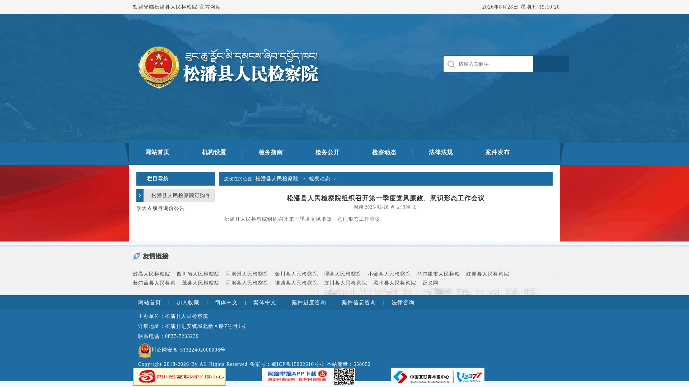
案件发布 (498, 152)
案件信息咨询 (359, 302)
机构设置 (214, 152)
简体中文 (226, 302)
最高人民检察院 (151, 274)
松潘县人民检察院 (278, 178)
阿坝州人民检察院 (247, 274)
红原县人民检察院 (487, 274)
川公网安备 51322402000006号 (188, 350)
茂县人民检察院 (201, 283)
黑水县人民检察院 (394, 283)
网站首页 (157, 152)
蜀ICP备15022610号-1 (297, 364)
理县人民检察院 (343, 274)
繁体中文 (264, 302)
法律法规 (441, 152)
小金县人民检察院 (389, 274)
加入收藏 (188, 302)
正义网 (430, 283)
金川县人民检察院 (296, 274)
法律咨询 (403, 302)
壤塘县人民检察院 (296, 283)
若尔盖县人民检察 (154, 283)
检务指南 (271, 152)
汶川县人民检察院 (345, 283)
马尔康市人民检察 (438, 274)
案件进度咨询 (309, 302)
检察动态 (384, 152)
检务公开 (327, 152)
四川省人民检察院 (198, 274)
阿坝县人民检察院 (247, 283)
